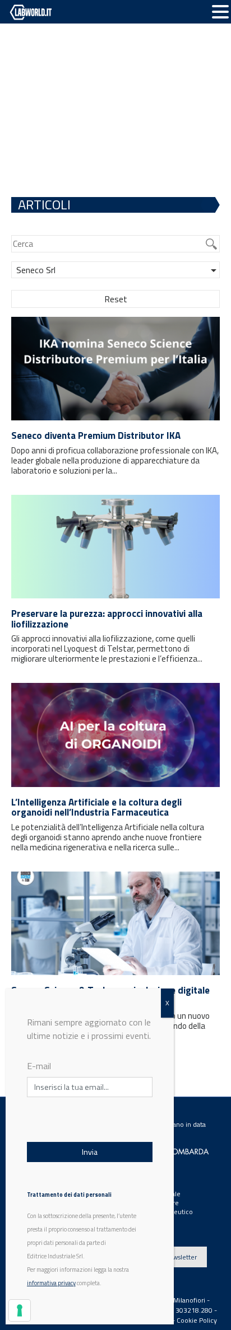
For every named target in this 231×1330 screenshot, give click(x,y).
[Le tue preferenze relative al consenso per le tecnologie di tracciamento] (19, 1310)
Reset (115, 299)
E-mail (39, 1066)
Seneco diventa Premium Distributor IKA (96, 435)
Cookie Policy (197, 1320)
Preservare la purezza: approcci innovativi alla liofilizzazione (106, 618)
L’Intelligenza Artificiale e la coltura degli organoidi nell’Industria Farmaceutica (96, 807)
